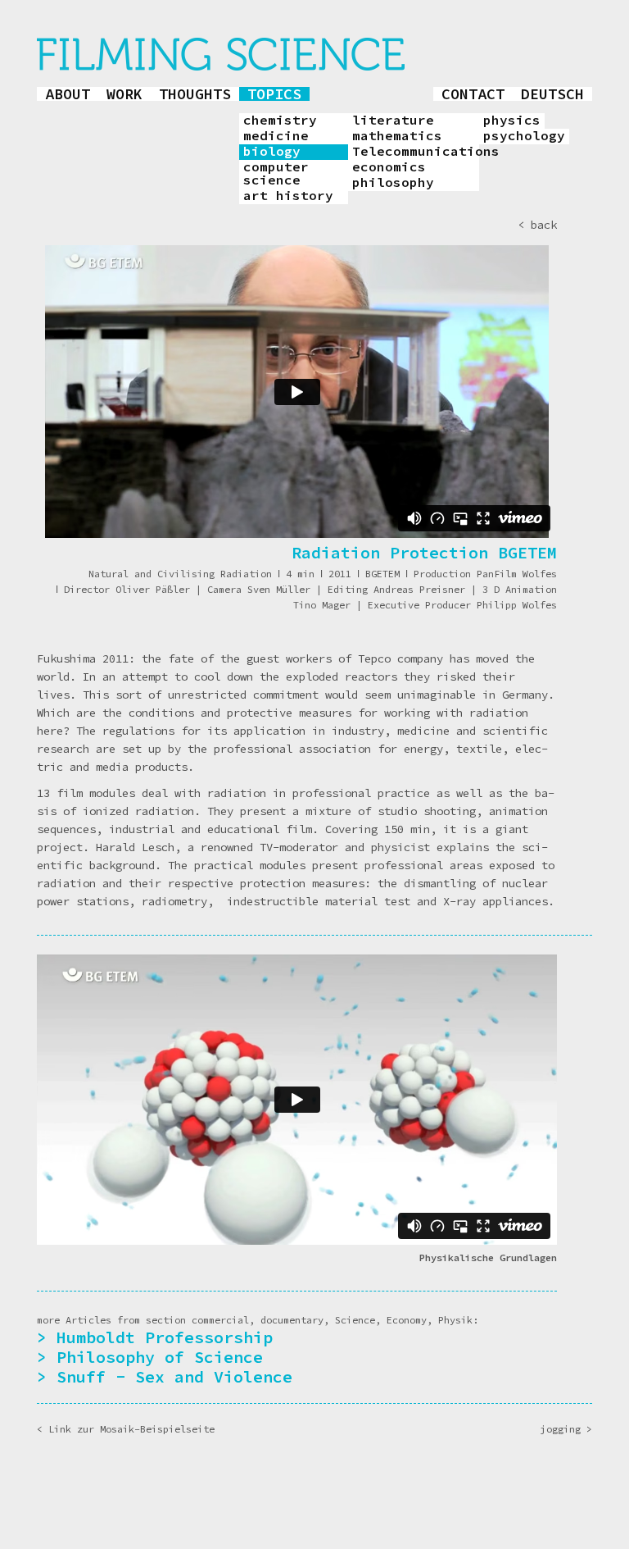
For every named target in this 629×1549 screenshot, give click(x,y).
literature (393, 120)
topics (274, 94)
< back (537, 224)
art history (288, 196)
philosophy (393, 182)
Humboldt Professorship (165, 1337)
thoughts (195, 94)
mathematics (397, 136)
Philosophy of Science (160, 1356)
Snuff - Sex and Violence (174, 1376)
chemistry (280, 120)
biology (272, 151)
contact (473, 94)
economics (389, 167)
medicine (276, 136)
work (124, 94)
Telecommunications (415, 151)
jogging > (566, 1429)
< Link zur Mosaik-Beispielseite (126, 1429)
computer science (276, 174)
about (67, 94)
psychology (524, 136)
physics (512, 120)
